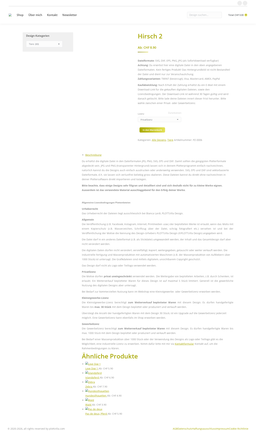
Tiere (170, 140)
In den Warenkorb (152, 129)
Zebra (89, 386)
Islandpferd (92, 377)
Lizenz (141, 113)
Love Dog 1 (92, 368)
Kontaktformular (184, 343)
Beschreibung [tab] (93, 155)
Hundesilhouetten (96, 395)
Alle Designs (159, 140)
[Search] (204, 15)
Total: (237, 15)
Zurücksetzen (174, 112)
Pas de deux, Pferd (96, 413)
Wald (88, 404)
